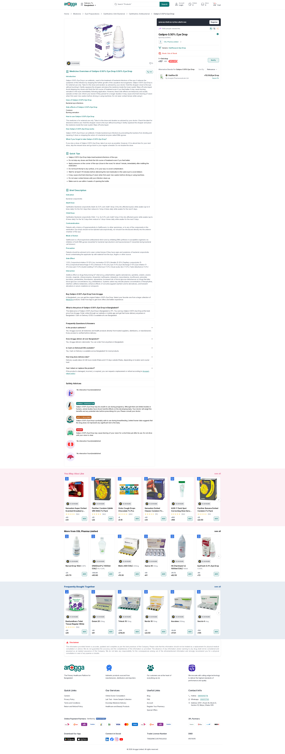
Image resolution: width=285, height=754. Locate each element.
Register (214, 22)
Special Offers (152, 710)
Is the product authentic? (76, 328)
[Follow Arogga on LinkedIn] (107, 739)
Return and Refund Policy (73, 706)
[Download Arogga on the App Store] (82, 739)
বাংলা (150, 72)
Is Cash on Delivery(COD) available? (80, 348)
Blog (148, 696)
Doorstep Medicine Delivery (116, 703)
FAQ (148, 699)
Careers (67, 696)
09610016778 (203, 696)
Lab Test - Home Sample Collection (118, 699)
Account (150, 703)
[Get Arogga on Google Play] (69, 739)
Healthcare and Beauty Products (117, 706)
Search (164, 4)
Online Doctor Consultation (115, 696)
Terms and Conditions (72, 703)
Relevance (211, 69)
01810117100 (204, 699)
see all (217, 473)
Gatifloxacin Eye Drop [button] (177, 48)
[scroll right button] (219, 500)
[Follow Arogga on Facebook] (112, 739)
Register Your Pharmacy (156, 706)
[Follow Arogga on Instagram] (116, 739)
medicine (69, 300)
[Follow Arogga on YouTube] (121, 739)
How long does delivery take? (77, 357)
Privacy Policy (69, 699)
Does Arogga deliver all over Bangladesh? (82, 339)
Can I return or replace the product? (80, 368)
